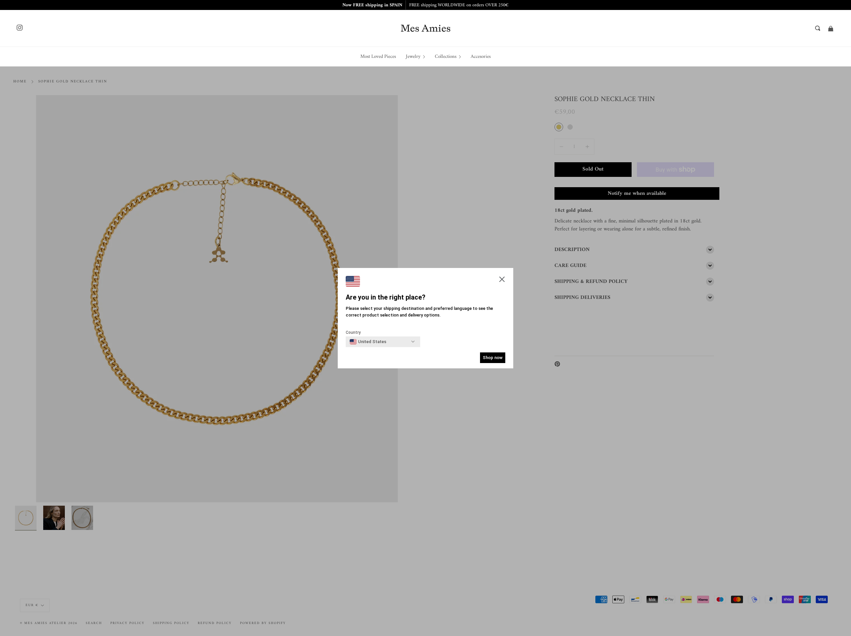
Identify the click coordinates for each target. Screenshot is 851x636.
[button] (502, 280)
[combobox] (368, 341)
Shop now (493, 357)
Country (353, 332)
